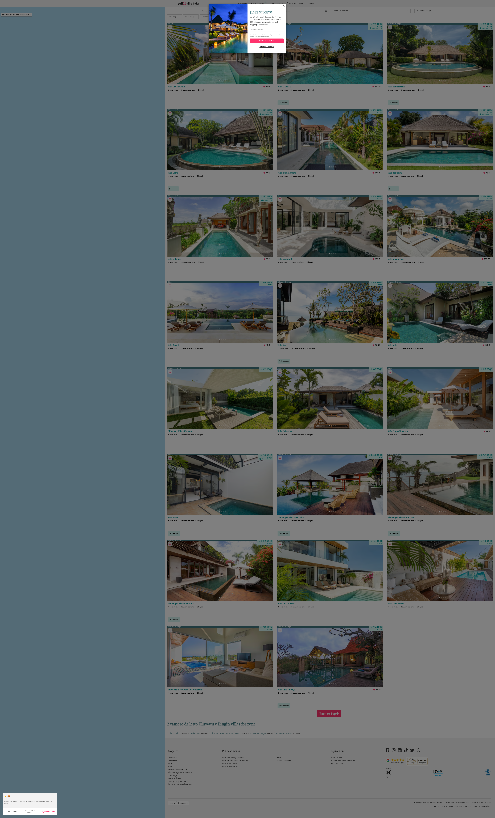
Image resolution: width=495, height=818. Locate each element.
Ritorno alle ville (266, 46)
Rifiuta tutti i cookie (30, 811)
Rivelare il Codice (266, 40)
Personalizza (12, 812)
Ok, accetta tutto (48, 812)
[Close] (283, 6)
